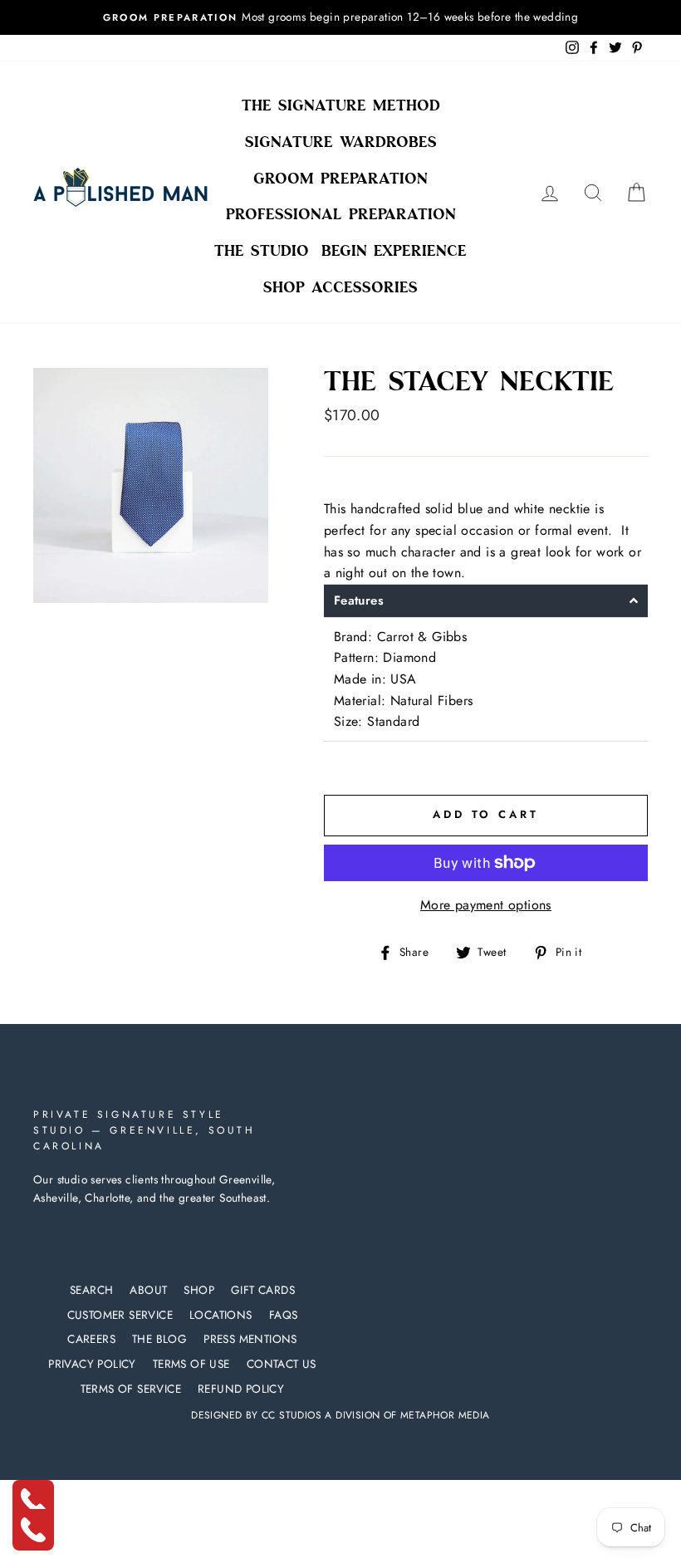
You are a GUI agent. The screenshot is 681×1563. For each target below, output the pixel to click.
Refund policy (241, 1388)
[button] (486, 601)
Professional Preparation (341, 214)
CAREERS (91, 1338)
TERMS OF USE (191, 1363)
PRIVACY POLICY (92, 1363)
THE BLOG (159, 1338)
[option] (340, 17)
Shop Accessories (340, 287)
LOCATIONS (220, 1314)
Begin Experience (394, 251)
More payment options (485, 904)
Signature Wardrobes (341, 142)
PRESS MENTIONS (250, 1338)
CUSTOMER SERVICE (120, 1314)
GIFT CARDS (263, 1289)
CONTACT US (281, 1363)
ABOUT (148, 1289)
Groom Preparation (340, 179)
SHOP (199, 1289)
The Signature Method (341, 105)
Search (91, 1289)
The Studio (261, 251)
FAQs (283, 1314)
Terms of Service (131, 1388)
